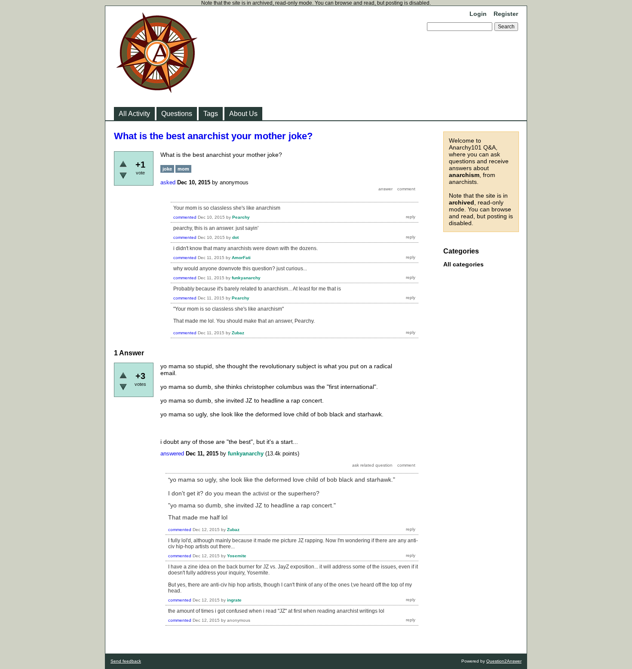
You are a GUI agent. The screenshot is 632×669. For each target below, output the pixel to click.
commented (184, 217)
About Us (243, 113)
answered (172, 453)
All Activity (134, 113)
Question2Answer (504, 661)
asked (167, 182)
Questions (176, 113)
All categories (463, 264)
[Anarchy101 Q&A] (157, 90)
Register (506, 13)
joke (167, 168)
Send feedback (125, 661)
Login (478, 13)
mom (183, 168)
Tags (210, 113)
